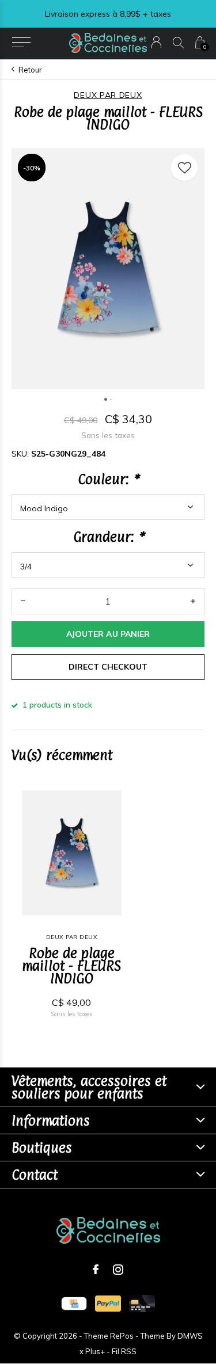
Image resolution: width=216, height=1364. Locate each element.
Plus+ (95, 1351)
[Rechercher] (178, 42)
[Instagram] (118, 1269)
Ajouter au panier (107, 634)
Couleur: (108, 479)
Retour (30, 69)
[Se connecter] (156, 42)
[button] (21, 42)
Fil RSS (124, 1351)
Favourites (184, 167)
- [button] (23, 601)
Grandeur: (108, 536)
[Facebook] (95, 1269)
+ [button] (192, 601)
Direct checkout (108, 667)
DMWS (190, 1335)
